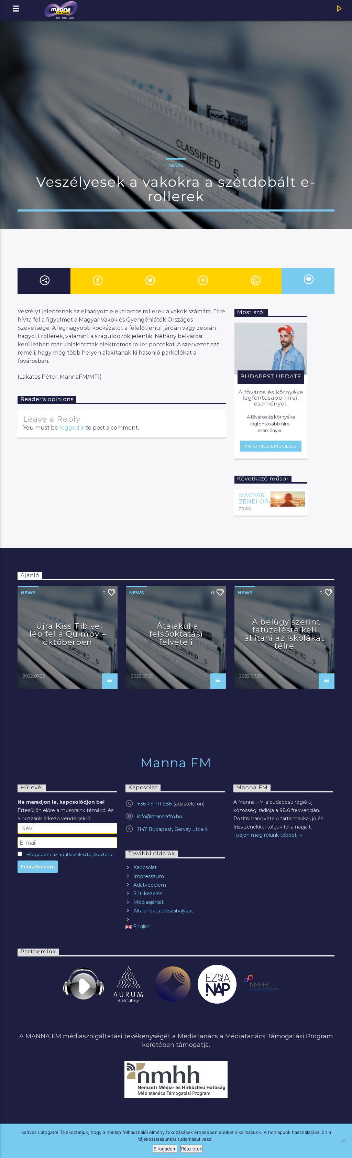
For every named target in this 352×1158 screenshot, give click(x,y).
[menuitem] (175, 926)
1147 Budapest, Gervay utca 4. (173, 829)
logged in (72, 427)
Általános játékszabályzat (163, 911)
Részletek (191, 1148)
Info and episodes (270, 446)
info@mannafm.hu (159, 816)
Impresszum (148, 876)
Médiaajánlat (148, 902)
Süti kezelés (147, 893)
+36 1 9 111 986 (154, 804)
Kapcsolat (145, 867)
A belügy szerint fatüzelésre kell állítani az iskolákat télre (284, 634)
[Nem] (343, 1140)
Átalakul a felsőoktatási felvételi (176, 634)
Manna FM (176, 763)
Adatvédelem (149, 885)
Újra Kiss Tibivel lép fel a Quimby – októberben (68, 634)
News (175, 165)
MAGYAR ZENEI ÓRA (256, 498)
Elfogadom (165, 1148)
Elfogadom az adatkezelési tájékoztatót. (70, 854)
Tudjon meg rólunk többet (265, 835)
